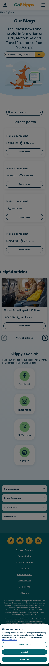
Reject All (24, 652)
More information (9, 640)
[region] (24, 644)
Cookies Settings (24, 645)
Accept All (24, 659)
